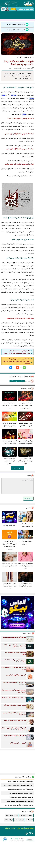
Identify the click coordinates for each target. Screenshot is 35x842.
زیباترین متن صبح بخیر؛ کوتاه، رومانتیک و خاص (25, 442)
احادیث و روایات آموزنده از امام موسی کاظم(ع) (9, 442)
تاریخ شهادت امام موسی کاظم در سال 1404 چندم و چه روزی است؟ (19, 63)
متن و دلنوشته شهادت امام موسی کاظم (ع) (25, 424)
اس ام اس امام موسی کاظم (17, 381)
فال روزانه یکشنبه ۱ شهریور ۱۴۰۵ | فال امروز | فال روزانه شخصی (10, 544)
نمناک (24, 114)
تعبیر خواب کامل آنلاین (26, 815)
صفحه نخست (29, 828)
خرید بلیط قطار (8, 820)
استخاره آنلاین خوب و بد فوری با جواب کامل (19, 359)
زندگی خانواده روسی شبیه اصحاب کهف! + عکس (25, 586)
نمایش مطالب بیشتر (17, 468)
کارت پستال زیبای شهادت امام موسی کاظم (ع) (25, 461)
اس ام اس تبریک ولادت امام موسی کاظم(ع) (9, 424)
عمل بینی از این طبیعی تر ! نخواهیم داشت (19, 351)
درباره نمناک (20, 828)
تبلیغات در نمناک (10, 828)
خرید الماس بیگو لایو (9, 525)
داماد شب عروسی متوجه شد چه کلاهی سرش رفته (9, 564)
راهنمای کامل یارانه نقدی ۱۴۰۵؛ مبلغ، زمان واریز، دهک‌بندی (16, 362)
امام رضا (13, 95)
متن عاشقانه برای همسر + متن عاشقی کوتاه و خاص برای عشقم (26, 405)
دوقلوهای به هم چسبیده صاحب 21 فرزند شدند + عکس (25, 566)
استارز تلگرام (29, 820)
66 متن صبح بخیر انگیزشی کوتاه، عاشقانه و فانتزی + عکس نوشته (18, 785)
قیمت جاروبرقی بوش (12, 815)
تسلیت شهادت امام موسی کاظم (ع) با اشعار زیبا (9, 405)
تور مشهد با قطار (19, 820)
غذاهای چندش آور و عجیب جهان (26, 542)
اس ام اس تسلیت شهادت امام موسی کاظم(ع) (9, 461)
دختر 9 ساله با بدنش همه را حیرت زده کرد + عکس (17, 353)
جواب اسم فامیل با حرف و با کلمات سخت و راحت (20, 781)
